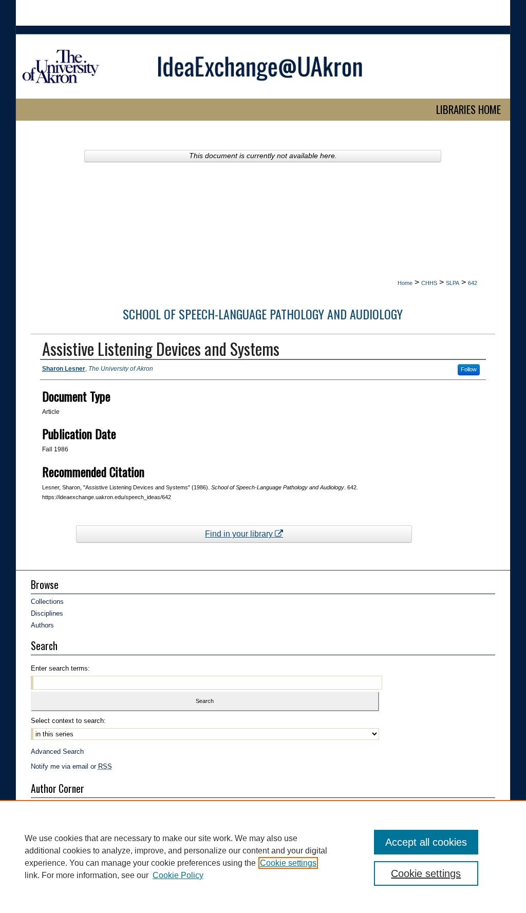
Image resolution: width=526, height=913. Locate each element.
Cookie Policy (178, 875)
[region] (263, 856)
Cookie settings (288, 863)
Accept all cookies (426, 842)
